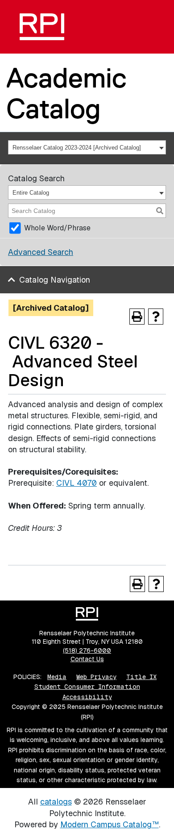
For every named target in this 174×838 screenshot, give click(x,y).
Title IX (141, 677)
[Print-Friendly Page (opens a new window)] (137, 317)
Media (56, 677)
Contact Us (87, 659)
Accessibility (87, 697)
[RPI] (42, 27)
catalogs (56, 801)
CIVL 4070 (76, 483)
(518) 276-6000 (87, 650)
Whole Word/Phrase (57, 228)
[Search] (159, 211)
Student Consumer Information (87, 687)
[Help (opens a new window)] (155, 317)
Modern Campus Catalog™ (109, 824)
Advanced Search (40, 252)
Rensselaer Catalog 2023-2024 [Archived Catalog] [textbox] (76, 147)
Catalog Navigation (54, 280)
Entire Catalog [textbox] (30, 192)
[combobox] (87, 147)
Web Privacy (96, 677)
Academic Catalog (66, 93)
